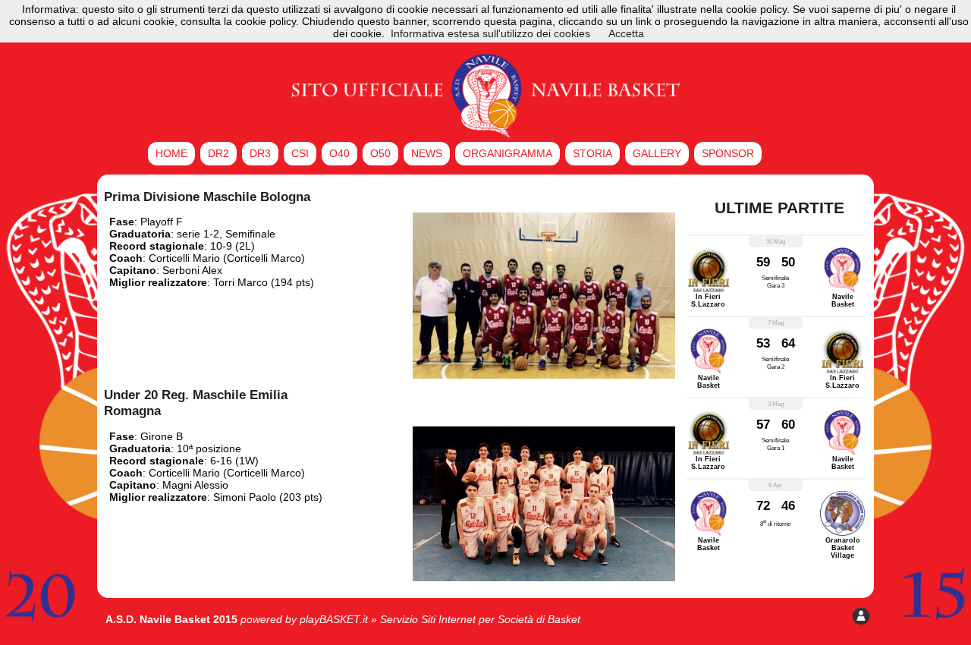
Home (171, 153)
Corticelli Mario (184, 258)
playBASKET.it (334, 619)
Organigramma (507, 153)
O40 (339, 153)
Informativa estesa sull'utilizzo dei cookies (490, 33)
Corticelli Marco (264, 258)
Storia (592, 153)
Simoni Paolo (244, 497)
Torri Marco (240, 282)
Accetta (626, 33)
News (426, 153)
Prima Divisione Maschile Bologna (207, 196)
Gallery (657, 153)
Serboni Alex (192, 270)
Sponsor (728, 153)
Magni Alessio (195, 485)
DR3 (260, 153)
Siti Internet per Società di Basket (500, 619)
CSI (300, 153)
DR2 (218, 153)
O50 (380, 153)
